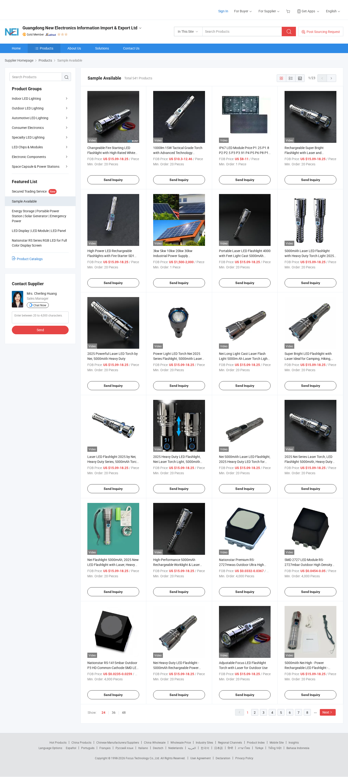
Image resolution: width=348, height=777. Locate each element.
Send (40, 330)
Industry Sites (204, 742)
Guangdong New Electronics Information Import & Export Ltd (79, 27)
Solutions (102, 48)
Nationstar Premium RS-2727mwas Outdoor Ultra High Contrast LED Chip (241, 564)
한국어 (205, 748)
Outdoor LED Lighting (28, 108)
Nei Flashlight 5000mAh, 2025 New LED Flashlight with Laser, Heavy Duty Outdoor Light (113, 564)
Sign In (223, 11)
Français (105, 748)
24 (103, 712)
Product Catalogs (30, 259)
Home (16, 48)
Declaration (223, 758)
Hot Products (58, 742)
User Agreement (200, 758)
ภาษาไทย (244, 748)
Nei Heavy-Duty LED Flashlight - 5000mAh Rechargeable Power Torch (176, 667)
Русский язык (124, 748)
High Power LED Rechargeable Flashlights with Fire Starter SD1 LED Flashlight (110, 255)
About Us (74, 48)
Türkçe (259, 748)
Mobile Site (277, 742)
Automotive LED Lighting (30, 118)
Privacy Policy (244, 758)
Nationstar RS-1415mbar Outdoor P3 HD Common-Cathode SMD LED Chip (112, 667)
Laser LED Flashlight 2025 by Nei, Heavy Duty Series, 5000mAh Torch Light (112, 461)
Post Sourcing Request (323, 31)
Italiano (143, 748)
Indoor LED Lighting (26, 98)
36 (114, 712)
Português (87, 748)
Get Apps (308, 11)
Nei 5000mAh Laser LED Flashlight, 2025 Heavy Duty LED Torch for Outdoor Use (244, 461)
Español (71, 748)
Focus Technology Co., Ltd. (143, 758)
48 (124, 712)
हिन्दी (230, 748)
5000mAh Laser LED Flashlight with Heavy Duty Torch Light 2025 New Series (309, 255)
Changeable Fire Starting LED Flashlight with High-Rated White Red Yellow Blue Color (111, 152)
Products (46, 48)
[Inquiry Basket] (288, 11)
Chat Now (39, 305)
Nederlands (175, 748)
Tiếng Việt (274, 748)
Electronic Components (29, 156)
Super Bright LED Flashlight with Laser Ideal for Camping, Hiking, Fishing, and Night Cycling (308, 358)
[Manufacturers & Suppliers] (35, 9)
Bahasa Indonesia (297, 748)
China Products (81, 742)
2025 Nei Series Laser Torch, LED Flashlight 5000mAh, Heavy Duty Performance (308, 461)
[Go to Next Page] (331, 78)
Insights (294, 742)
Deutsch (158, 748)
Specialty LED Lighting (28, 137)
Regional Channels (230, 742)
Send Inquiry (113, 180)
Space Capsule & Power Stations (35, 166)
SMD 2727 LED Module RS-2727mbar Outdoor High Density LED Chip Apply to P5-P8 (308, 564)
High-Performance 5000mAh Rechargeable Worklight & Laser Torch (176, 564)
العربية (192, 748)
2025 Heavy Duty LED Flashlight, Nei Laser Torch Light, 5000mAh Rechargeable (177, 461)
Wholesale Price (180, 742)
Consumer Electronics (28, 127)
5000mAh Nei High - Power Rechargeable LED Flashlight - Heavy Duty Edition (306, 667)
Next (325, 712)
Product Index (256, 742)
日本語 (218, 748)
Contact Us (131, 48)
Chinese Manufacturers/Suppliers (117, 742)
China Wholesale (154, 742)
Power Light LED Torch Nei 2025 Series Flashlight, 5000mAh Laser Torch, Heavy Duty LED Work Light (178, 358)
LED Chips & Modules (27, 147)
